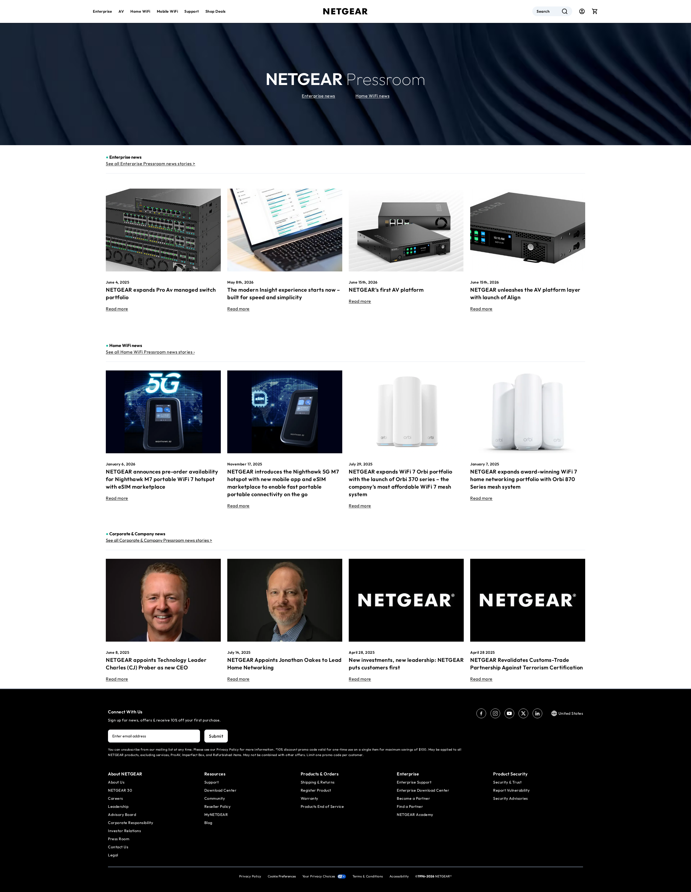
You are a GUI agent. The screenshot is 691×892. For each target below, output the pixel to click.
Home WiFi (140, 11)
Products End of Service (322, 806)
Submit (216, 736)
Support (191, 11)
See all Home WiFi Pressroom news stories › (150, 352)
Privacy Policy (250, 876)
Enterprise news (318, 95)
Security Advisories (510, 798)
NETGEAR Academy (415, 814)
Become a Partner (413, 798)
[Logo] (345, 11)
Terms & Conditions (368, 876)
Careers (115, 798)
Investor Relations (124, 830)
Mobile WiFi (167, 11)
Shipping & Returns (318, 782)
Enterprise (102, 11)
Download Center (220, 790)
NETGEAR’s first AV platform (386, 289)
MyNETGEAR (216, 814)
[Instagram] (495, 713)
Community (214, 798)
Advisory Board (122, 814)
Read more (117, 308)
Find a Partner (410, 806)
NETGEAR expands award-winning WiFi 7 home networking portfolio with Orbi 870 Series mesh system (523, 479)
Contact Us (118, 847)
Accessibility (399, 876)
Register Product (316, 790)
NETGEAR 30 (120, 790)
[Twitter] (523, 713)
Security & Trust (507, 782)
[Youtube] (509, 713)
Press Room (118, 838)
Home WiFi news (372, 95)
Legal (113, 855)
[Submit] (564, 11)
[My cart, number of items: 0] (595, 11)
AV (121, 11)
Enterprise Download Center (423, 790)
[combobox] (552, 11)
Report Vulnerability (511, 790)
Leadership (118, 806)
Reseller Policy (217, 806)
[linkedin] (537, 713)
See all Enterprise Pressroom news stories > (150, 163)
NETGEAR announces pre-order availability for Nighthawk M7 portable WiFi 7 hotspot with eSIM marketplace (162, 479)
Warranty (309, 798)
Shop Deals (215, 11)
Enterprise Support (414, 782)
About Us (116, 782)
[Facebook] (481, 713)
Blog (208, 822)
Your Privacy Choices (318, 876)
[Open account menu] (582, 11)
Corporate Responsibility (130, 822)
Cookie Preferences (282, 876)
